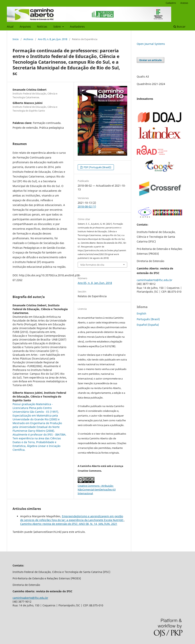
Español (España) (148, 324)
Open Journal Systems (151, 44)
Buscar (180, 26)
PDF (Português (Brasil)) (97, 167)
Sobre (57, 26)
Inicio (16, 39)
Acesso (184, 3)
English (141, 313)
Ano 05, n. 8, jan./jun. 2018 (52, 39)
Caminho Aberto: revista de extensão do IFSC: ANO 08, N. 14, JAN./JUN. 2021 (68, 524)
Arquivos (25, 26)
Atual (10, 26)
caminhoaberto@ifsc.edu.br (154, 280)
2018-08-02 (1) (87, 206)
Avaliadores (77, 26)
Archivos (28, 39)
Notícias (42, 26)
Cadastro (171, 3)
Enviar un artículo (150, 60)
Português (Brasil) (148, 319)
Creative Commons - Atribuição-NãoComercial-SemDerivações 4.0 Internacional (97, 489)
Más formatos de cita (92, 264)
